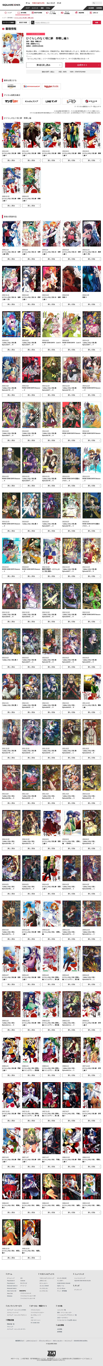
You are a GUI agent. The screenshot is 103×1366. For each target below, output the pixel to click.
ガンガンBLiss (61, 1288)
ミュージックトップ (79, 1278)
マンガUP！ (60, 1280)
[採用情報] (99, 8)
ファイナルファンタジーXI (27, 1298)
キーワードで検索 (8, 22)
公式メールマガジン (62, 1317)
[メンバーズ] (35, 8)
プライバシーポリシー (45, 1340)
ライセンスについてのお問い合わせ (67, 1320)
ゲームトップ (10, 1278)
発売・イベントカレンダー (64, 1312)
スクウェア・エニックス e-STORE (16, 1310)
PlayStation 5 (11, 1280)
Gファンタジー (44, 1283)
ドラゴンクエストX (25, 1293)
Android (22, 1280)
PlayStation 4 (11, 1283)
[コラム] (48, 8)
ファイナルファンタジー (37, 1312)
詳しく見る (11, 160)
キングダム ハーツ (36, 1315)
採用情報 (59, 1331)
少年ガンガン (43, 1280)
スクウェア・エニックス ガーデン (16, 1329)
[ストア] (28, 8)
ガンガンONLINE (61, 1278)
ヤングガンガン (44, 1288)
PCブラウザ (23, 1283)
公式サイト (82, 65)
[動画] (42, 8)
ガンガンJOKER (44, 1286)
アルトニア (10, 1326)
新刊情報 (10, 17)
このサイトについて (31, 1340)
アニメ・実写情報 (62, 1291)
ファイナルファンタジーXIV (28, 1296)
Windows (9, 1296)
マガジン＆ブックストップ (47, 1278)
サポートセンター (58, 1340)
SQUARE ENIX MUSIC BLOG (82, 1280)
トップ (4, 17)
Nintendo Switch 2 (12, 1286)
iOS (21, 1278)
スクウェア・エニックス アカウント (17, 1315)
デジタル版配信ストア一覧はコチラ (89, 106)
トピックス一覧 (61, 1310)
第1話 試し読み (43, 65)
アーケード (23, 1286)
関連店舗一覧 (10, 1324)
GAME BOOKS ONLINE (63, 1283)
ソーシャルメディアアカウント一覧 (67, 1315)
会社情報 (59, 1329)
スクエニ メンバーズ (12, 1312)
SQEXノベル (60, 1286)
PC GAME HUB (35, 1322)
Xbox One (10, 1293)
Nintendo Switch (11, 1288)
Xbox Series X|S (11, 1291)
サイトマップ (68, 1340)
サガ (32, 1317)
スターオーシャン (35, 1320)
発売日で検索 (23, 22)
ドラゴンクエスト (35, 1310)
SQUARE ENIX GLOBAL (81, 1340)
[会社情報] (91, 8)
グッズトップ (78, 1289)
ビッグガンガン (44, 1291)
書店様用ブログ (19, 1340)
